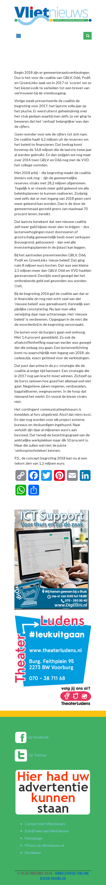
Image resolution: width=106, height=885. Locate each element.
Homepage (33, 838)
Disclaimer (33, 852)
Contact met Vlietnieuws (45, 823)
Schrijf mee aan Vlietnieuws (47, 831)
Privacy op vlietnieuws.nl (44, 845)
